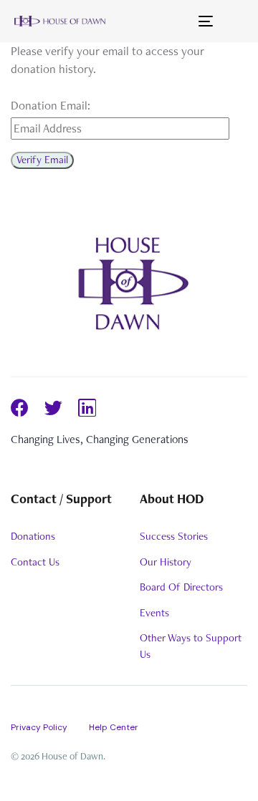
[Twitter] (53, 408)
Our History (165, 562)
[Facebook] (20, 408)
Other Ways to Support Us (191, 646)
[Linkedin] (87, 408)
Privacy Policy (39, 727)
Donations (33, 536)
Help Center (113, 727)
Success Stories (174, 536)
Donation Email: (50, 105)
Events (154, 613)
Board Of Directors (181, 587)
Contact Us (35, 562)
